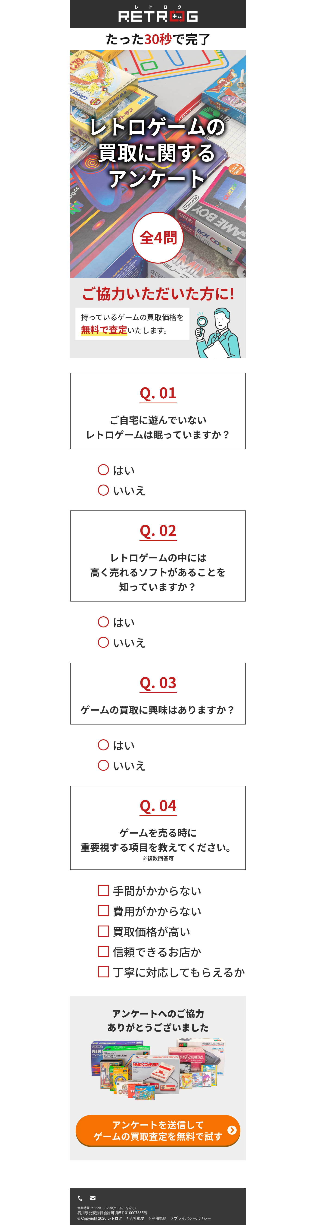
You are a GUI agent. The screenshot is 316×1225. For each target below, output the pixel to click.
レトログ (114, 1218)
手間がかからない (157, 890)
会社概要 (137, 1218)
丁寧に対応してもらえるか (179, 971)
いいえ (129, 490)
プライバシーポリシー (192, 1218)
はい (124, 469)
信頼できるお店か (157, 951)
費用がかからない (157, 910)
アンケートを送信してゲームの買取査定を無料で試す (158, 1130)
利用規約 (159, 1218)
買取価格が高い (151, 931)
